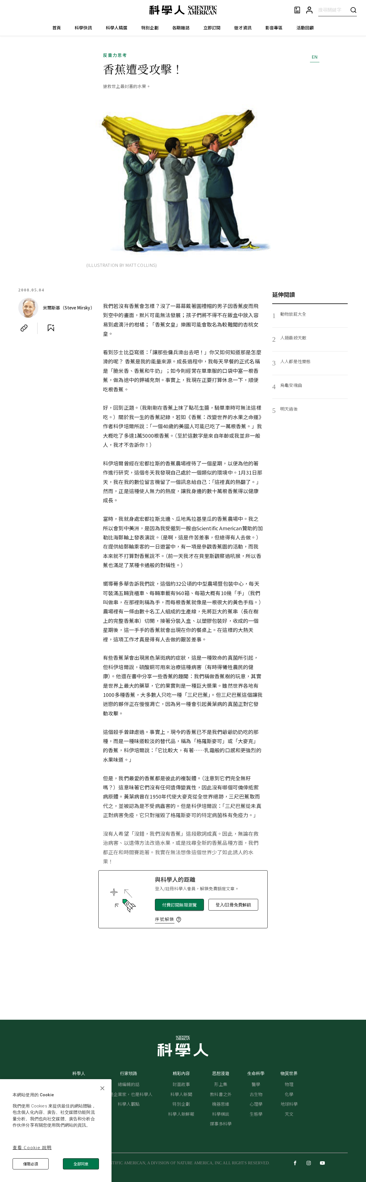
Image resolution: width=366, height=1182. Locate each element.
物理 (289, 1084)
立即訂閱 (212, 28)
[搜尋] (353, 10)
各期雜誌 (181, 28)
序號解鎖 (164, 919)
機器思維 (221, 1104)
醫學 (256, 1084)
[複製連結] (24, 328)
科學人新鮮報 (181, 1114)
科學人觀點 (129, 1104)
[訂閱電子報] (297, 10)
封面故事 (181, 1084)
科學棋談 (221, 1114)
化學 (289, 1094)
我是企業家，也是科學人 (129, 1094)
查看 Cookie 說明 (32, 1147)
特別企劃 (150, 28)
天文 (289, 1114)
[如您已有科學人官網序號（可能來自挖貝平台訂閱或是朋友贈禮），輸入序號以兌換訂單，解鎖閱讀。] (179, 920)
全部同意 (80, 1164)
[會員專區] (309, 10)
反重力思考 (115, 55)
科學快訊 (83, 28)
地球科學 (289, 1104)
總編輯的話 (129, 1084)
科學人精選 (117, 28)
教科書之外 (221, 1094)
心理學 (256, 1104)
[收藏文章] (51, 328)
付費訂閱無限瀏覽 (179, 905)
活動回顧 (305, 28)
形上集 (220, 1084)
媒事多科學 (221, 1124)
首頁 (56, 28)
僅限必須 (30, 1164)
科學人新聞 (181, 1094)
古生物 (256, 1094)
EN (315, 57)
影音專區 (274, 28)
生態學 (256, 1114)
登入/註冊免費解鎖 (233, 904)
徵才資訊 (243, 28)
